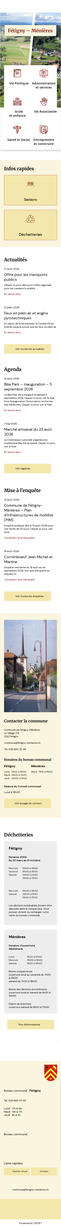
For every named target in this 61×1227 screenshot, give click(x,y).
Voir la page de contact (28, 803)
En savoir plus (12, 294)
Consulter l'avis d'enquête (19, 537)
